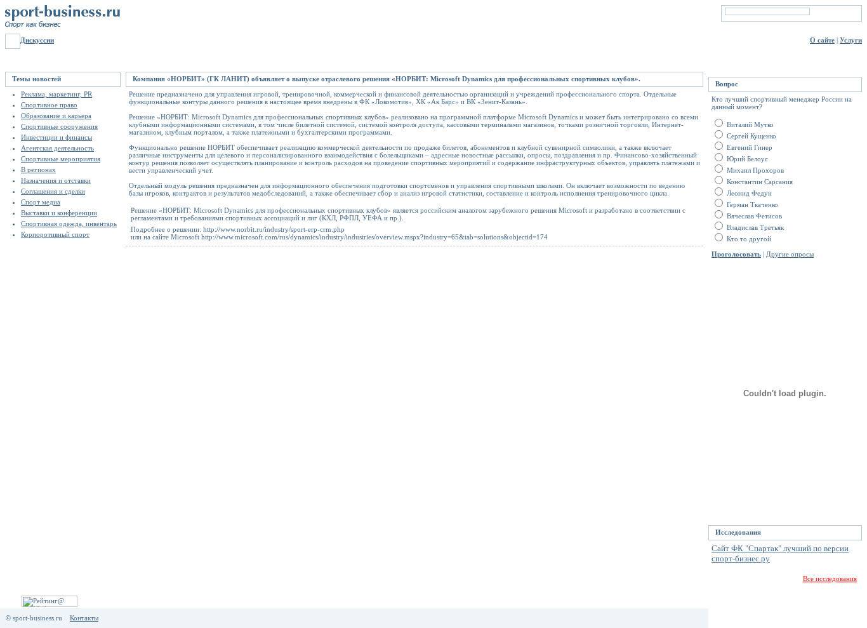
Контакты (84, 618)
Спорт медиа (40, 202)
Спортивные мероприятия (60, 159)
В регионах (38, 169)
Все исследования (830, 578)
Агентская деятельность (57, 148)
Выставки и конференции (59, 213)
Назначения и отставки (56, 180)
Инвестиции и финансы (56, 137)
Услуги (851, 40)
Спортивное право (49, 105)
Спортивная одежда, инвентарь (69, 223)
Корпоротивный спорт (55, 234)
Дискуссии (37, 40)
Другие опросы (790, 254)
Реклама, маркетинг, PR (56, 94)
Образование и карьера (56, 115)
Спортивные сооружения (59, 126)
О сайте (822, 40)
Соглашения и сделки (53, 191)
